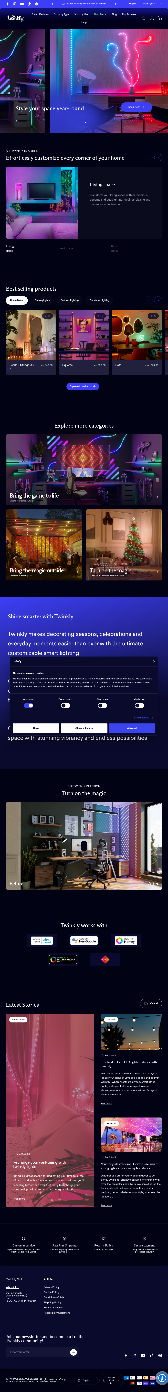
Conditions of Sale (54, 1297)
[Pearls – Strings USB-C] (31, 335)
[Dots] (137, 335)
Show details (141, 717)
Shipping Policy (52, 1302)
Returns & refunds (53, 1307)
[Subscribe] (73, 1352)
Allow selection (84, 728)
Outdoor (111, 1020)
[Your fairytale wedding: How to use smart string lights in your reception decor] (131, 1135)
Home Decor (18, 1020)
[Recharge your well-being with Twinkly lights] (50, 1110)
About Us (12, 1287)
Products (111, 1123)
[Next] (115, 4)
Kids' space (115, 249)
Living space (10, 249)
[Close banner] (154, 661)
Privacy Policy (51, 1287)
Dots (118, 365)
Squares (67, 365)
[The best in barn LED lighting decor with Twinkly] (131, 1032)
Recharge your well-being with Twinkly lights (39, 1164)
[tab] (17, 300)
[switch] (65, 705)
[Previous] (53, 4)
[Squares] (84, 335)
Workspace (66, 249)
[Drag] (84, 846)
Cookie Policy (51, 1292)
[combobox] (134, 4)
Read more (18, 1199)
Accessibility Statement (57, 1313)
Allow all (132, 728)
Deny (36, 728)
